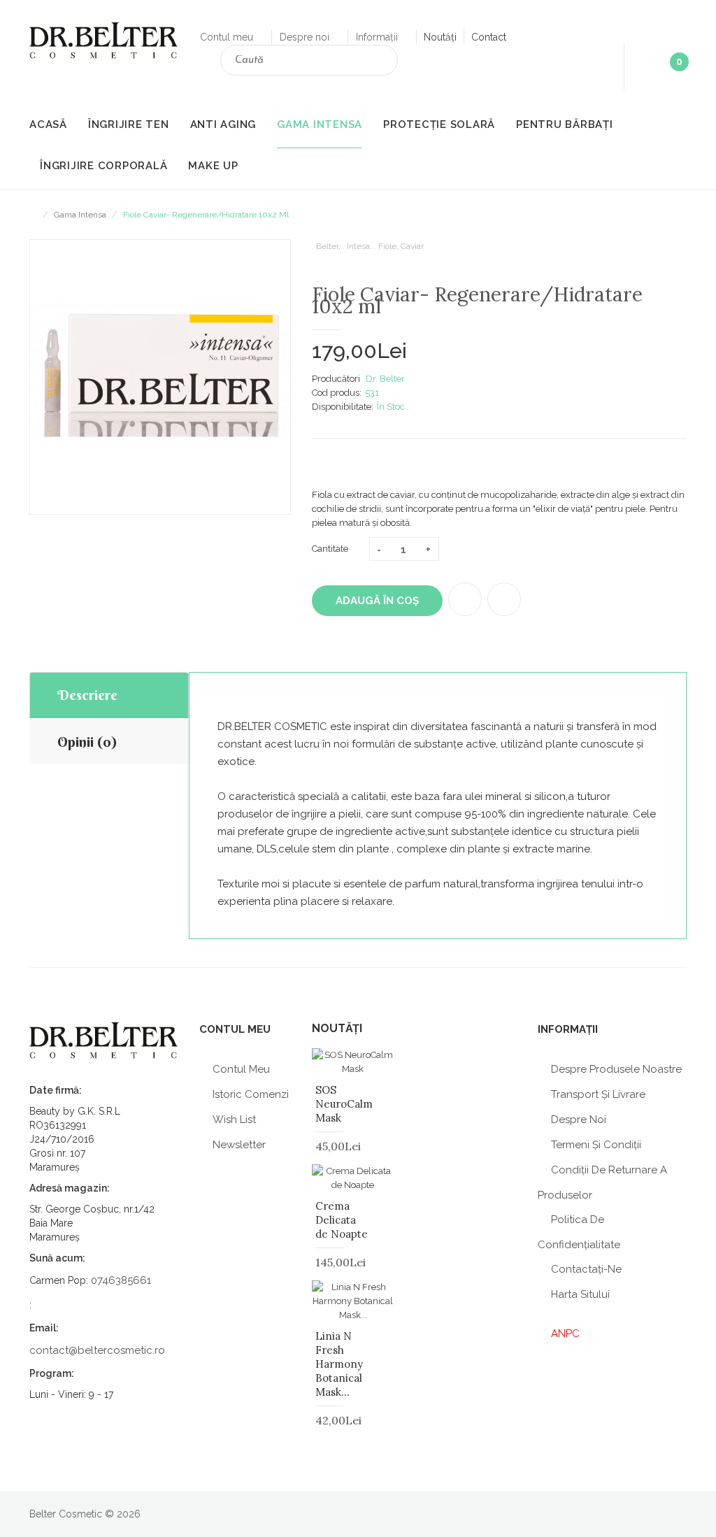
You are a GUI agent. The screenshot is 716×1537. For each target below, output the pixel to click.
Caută (382, 62)
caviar (412, 246)
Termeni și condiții (596, 1144)
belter (327, 246)
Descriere (87, 694)
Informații (378, 37)
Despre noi (306, 37)
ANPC (565, 1333)
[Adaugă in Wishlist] (465, 599)
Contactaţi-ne (586, 1269)
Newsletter (239, 1144)
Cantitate (330, 548)
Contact (488, 37)
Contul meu (228, 37)
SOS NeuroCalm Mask (344, 1103)
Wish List (234, 1119)
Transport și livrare (598, 1094)
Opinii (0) (87, 741)
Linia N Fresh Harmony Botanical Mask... (339, 1364)
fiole (387, 246)
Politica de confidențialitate (579, 1232)
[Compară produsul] (504, 599)
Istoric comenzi (251, 1094)
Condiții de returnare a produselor (602, 1182)
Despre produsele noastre (616, 1069)
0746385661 (121, 1280)
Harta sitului (580, 1294)
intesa (358, 246)
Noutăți (440, 37)
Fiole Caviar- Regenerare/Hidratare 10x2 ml (206, 215)
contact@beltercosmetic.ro (97, 1350)
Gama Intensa (80, 215)
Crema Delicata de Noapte (341, 1220)
